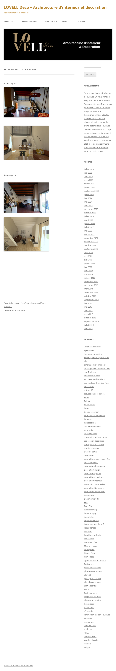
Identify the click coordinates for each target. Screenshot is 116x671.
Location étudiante (92, 535)
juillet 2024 (89, 194)
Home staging (90, 509)
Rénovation (89, 603)
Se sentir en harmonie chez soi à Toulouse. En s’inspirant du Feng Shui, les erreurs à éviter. (97, 97)
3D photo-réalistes (92, 346)
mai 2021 (88, 256)
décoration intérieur (93, 480)
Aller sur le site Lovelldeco (57, 21)
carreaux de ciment (92, 426)
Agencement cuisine (93, 354)
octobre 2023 (90, 212)
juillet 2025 (89, 169)
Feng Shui (88, 506)
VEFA (86, 632)
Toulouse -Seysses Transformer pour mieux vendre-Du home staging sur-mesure (98, 108)
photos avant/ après (93, 571)
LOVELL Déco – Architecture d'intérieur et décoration (55, 7)
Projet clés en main (92, 596)
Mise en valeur (90, 546)
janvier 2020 (89, 277)
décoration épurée (92, 473)
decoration (89, 455)
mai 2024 (88, 201)
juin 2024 (88, 198)
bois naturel (89, 404)
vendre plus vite (91, 640)
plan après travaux (92, 578)
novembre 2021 (91, 241)
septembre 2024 (91, 191)
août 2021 (88, 252)
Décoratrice (89, 495)
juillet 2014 (89, 325)
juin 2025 (88, 172)
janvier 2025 (89, 187)
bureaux (88, 419)
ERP (86, 502)
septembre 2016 (91, 321)
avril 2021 (88, 259)
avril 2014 (88, 328)
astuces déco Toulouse (94, 393)
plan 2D (87, 575)
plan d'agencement (92, 582)
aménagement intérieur (94, 364)
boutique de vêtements (94, 415)
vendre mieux (90, 636)
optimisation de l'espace (95, 560)
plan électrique (90, 585)
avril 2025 (88, 176)
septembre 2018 (91, 299)
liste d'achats (90, 527)
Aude (86, 397)
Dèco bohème (90, 451)
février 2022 (89, 234)
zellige (87, 647)
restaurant (89, 622)
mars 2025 (88, 180)
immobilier (89, 517)
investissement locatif (94, 524)
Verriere (87, 643)
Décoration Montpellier (94, 484)
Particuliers (10, 21)
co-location (89, 430)
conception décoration (94, 440)
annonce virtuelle (92, 375)
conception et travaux (94, 444)
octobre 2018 (90, 296)
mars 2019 (88, 288)
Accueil (81, 21)
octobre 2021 (90, 245)
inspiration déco (91, 520)
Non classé (89, 556)
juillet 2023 (89, 216)
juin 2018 (88, 303)
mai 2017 (88, 306)
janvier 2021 (89, 263)
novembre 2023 (91, 209)
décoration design (92, 469)
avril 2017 (88, 310)
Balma (87, 401)
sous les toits (90, 625)
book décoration (91, 412)
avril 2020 (88, 270)
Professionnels (29, 21)
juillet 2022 (89, 227)
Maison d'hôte (90, 542)
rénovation (89, 607)
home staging (90, 513)
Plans (86, 589)
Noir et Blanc (90, 553)
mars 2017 (88, 314)
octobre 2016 (90, 317)
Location (88, 531)
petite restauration (92, 567)
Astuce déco (89, 390)
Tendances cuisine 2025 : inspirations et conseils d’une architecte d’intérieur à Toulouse (97, 133)
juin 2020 (88, 267)
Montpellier (89, 549)
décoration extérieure (94, 477)
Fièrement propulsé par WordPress (18, 665)
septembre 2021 (91, 249)
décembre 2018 (91, 292)
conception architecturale (95, 437)
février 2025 (89, 183)
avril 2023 (88, 220)
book (86, 408)
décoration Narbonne (94, 488)
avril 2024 (88, 205)
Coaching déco (90, 433)
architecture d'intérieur (94, 379)
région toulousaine (92, 600)
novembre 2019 (91, 285)
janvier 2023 (89, 223)
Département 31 (91, 498)
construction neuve (93, 448)
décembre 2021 (91, 238)
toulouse (88, 629)
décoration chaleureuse (94, 466)
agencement (89, 350)
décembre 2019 (91, 281)
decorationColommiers (94, 491)
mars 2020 (88, 274)
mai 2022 (88, 230)
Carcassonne (90, 422)
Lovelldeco (89, 538)
